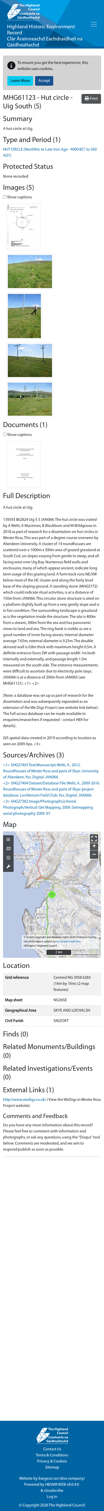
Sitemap (52, 1468)
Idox (63, 1479)
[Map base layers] (8, 849)
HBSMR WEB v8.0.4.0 (62, 1485)
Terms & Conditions (52, 1455)
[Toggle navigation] (94, 24)
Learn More (20, 81)
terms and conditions (68, 941)
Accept (44, 81)
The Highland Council (67, 1505)
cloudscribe (53, 1491)
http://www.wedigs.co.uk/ (24, 1100)
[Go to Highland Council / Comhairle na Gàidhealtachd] (23, 10)
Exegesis (45, 1479)
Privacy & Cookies (52, 1461)
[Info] (8, 858)
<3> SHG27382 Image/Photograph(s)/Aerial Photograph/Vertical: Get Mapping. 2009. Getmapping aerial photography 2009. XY (48, 808)
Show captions (19, 197)
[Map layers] (8, 840)
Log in (52, 1497)
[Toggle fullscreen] (94, 838)
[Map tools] (8, 867)
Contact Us (52, 1449)
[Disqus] (52, 1224)
